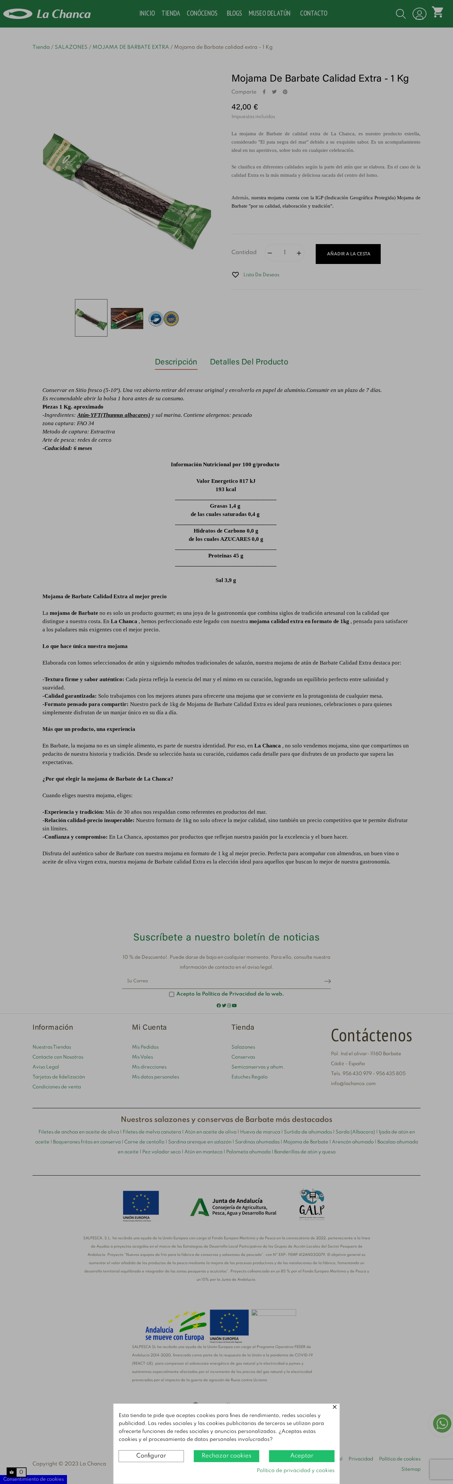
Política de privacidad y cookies (296, 1470)
